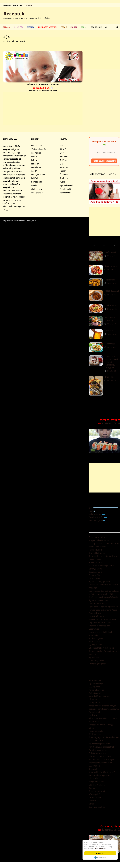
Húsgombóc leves (97, 781)
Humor (63, 171)
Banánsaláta (94, 575)
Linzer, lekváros (95, 797)
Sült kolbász (110, 279)
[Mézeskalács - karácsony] (96, 318)
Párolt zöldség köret (98, 750)
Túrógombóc (110, 343)
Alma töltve (94, 635)
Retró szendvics (111, 252)
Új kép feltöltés (110, 423)
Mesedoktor (36, 167)
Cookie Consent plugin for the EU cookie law (100, 857)
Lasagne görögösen (97, 663)
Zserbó (92, 788)
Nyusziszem (94, 657)
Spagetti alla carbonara (99, 540)
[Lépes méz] (96, 331)
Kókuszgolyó (94, 794)
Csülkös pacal (110, 305)
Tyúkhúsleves (95, 613)
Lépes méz (109, 330)
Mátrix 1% (35, 163)
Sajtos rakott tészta (97, 791)
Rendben (100, 853)
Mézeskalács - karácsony (110, 318)
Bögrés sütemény (96, 572)
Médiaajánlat (31, 220)
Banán (91, 803)
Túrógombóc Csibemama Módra (103, 609)
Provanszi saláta (96, 562)
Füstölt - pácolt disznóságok (101, 759)
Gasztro (30, 27)
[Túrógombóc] (96, 344)
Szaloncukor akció (97, 807)
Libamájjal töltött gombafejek (102, 647)
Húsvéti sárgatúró (96, 616)
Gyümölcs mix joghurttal (99, 581)
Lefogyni (34, 160)
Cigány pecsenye (111, 266)
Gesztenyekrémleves (98, 537)
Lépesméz (93, 778)
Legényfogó (94, 628)
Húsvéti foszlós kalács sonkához (103, 619)
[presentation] (94, 245)
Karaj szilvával (95, 641)
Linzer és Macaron (97, 784)
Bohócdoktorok (66, 192)
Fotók (64, 27)
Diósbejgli (93, 769)
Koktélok (34, 178)
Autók (62, 182)
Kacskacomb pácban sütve (100, 762)
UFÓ (61, 163)
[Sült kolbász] (96, 280)
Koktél (73, 27)
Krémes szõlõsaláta (97, 546)
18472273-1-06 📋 (43, 87)
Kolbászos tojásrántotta (99, 743)
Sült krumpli (94, 765)
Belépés (29, 5)
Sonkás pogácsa (96, 638)
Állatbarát (64, 174)
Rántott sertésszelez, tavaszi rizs (103, 718)
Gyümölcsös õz (95, 644)
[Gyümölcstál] (96, 377)
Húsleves (93, 715)
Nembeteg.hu (36, 182)
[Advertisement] (42, 108)
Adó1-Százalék (37, 192)
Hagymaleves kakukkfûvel (100, 632)
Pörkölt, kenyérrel (112, 291)
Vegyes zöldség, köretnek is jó (102, 772)
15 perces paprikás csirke (100, 622)
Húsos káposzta (96, 731)
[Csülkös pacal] (96, 305)
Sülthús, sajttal (95, 734)
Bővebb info (100, 848)
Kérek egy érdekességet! (104, 161)
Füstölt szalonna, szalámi (100, 756)
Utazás (34, 185)
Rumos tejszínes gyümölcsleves (103, 556)
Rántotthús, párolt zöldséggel (102, 724)
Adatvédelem (19, 220)
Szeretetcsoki (65, 189)
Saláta (91, 727)
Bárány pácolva (95, 568)
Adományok (96, 27)
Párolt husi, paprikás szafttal (101, 746)
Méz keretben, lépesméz (99, 775)
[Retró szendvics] (96, 252)
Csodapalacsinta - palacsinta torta (104, 543)
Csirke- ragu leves (96, 660)
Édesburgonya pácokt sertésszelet (104, 737)
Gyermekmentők (66, 185)
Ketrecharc (64, 167)
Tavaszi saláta (95, 559)
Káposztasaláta (95, 721)
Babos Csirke (94, 578)
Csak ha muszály (96, 517)
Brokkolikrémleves (97, 553)
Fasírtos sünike (95, 549)
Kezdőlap (6, 27)
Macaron (92, 800)
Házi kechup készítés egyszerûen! (103, 606)
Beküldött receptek (47, 27)
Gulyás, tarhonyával (97, 753)
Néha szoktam (95, 514)
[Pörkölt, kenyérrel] (96, 291)
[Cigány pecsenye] (96, 266)
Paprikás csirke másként (99, 625)
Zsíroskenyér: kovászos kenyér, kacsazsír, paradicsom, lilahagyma (112, 362)
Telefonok (64, 178)
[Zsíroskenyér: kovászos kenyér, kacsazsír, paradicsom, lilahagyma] (96, 357)
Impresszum (8, 220)
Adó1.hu (63, 160)
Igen (91, 507)
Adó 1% (84, 27)
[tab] (94, 245)
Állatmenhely (36, 189)
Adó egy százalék (38, 174)
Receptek (13, 13)
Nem (91, 510)
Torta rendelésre (96, 740)
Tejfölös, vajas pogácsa (99, 603)
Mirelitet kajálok (96, 520)
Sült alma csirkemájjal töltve (101, 565)
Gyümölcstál (110, 377)
